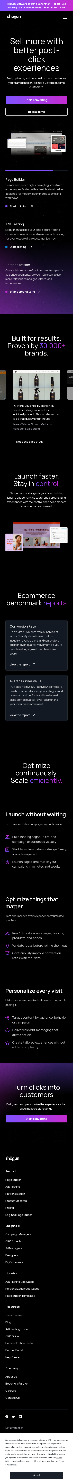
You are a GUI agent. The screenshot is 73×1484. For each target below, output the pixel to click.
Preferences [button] (11, 1465)
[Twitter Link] (13, 1416)
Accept (36, 1475)
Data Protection (14, 1427)
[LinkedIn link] (20, 1416)
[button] (64, 17)
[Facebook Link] (6, 1416)
